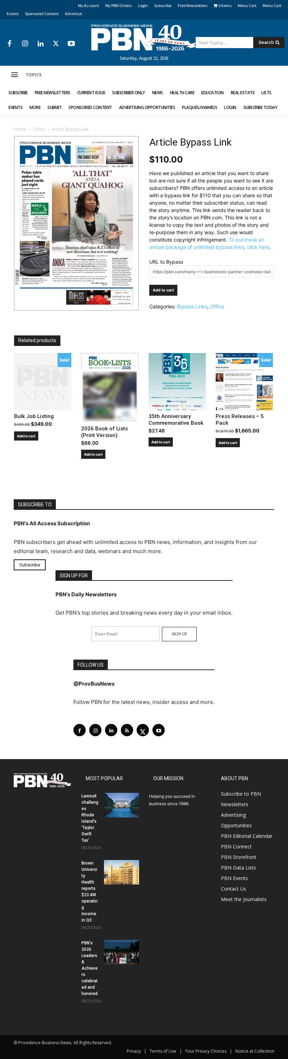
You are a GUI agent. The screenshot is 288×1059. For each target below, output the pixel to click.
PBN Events (234, 878)
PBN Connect (236, 846)
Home (20, 129)
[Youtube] (71, 44)
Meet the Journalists (244, 899)
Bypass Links (192, 306)
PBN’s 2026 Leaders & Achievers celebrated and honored (89, 968)
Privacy (134, 1051)
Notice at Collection (254, 1051)
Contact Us (233, 888)
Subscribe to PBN (241, 793)
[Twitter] (56, 44)
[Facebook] (9, 44)
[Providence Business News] (143, 38)
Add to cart (163, 290)
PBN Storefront (238, 857)
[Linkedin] (40, 44)
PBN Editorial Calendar (247, 836)
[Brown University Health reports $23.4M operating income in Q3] (121, 872)
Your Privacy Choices (206, 1051)
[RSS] (127, 730)
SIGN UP (179, 634)
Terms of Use (163, 1051)
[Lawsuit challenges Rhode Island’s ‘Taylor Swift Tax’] (121, 805)
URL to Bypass (166, 262)
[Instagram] (25, 44)
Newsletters (234, 804)
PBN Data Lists (238, 867)
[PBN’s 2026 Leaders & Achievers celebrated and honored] (121, 952)
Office (39, 129)
